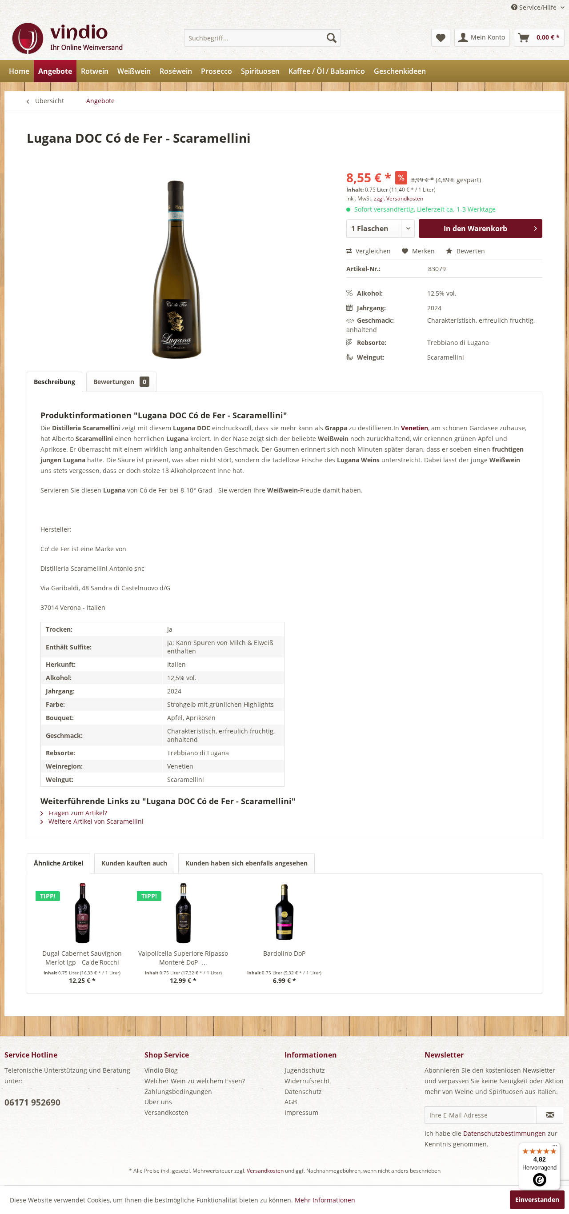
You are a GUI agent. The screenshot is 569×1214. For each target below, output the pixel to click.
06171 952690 (32, 1102)
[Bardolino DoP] (284, 913)
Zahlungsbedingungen (178, 1091)
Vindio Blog (161, 1070)
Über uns (158, 1102)
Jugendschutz (304, 1070)
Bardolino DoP (284, 953)
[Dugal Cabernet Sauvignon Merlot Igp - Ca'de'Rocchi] (82, 913)
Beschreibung (54, 381)
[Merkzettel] (440, 38)
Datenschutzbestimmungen (504, 1133)
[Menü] (554, 1147)
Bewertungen (119, 381)
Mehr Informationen (325, 1200)
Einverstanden (537, 1199)
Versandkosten (166, 1112)
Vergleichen (372, 251)
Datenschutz (303, 1091)
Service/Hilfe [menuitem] (537, 7)
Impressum (301, 1112)
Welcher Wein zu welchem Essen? (194, 1081)
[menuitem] (262, 38)
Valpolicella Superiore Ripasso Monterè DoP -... (183, 957)
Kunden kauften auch (134, 863)
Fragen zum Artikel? (77, 813)
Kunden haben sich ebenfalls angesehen (246, 863)
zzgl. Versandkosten (398, 198)
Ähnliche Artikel (58, 863)
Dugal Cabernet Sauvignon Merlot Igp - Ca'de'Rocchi (82, 957)
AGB (290, 1102)
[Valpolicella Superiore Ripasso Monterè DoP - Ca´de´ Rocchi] (183, 913)
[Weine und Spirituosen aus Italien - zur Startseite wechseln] (66, 38)
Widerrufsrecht (307, 1081)
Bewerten (470, 251)
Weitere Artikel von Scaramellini (95, 821)
